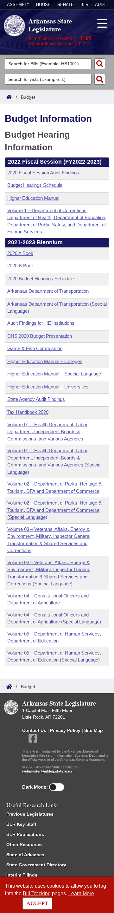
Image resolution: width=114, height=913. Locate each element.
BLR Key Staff (21, 824)
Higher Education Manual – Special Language (54, 373)
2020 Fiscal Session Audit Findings (43, 172)
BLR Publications (25, 834)
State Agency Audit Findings (36, 399)
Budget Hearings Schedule (34, 185)
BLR (84, 4)
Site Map (93, 730)
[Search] (99, 63)
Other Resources (24, 844)
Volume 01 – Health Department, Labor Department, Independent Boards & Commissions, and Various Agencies (47, 431)
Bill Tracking (37, 893)
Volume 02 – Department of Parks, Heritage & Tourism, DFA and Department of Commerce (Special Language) (54, 510)
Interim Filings (21, 874)
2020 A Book (20, 253)
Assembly (18, 4)
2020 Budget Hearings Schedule (40, 278)
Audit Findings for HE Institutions (40, 323)
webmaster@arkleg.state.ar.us (47, 771)
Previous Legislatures (30, 814)
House (43, 4)
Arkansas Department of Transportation (48, 291)
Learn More (81, 893)
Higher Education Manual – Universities (48, 386)
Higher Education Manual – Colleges (44, 361)
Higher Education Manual (33, 198)
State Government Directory (36, 864)
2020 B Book (20, 265)
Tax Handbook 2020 (27, 412)
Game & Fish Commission (34, 348)
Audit (101, 4)
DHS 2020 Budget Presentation (39, 336)
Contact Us (34, 730)
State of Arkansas (25, 854)
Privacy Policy (65, 730)
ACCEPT (37, 903)
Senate (65, 4)
